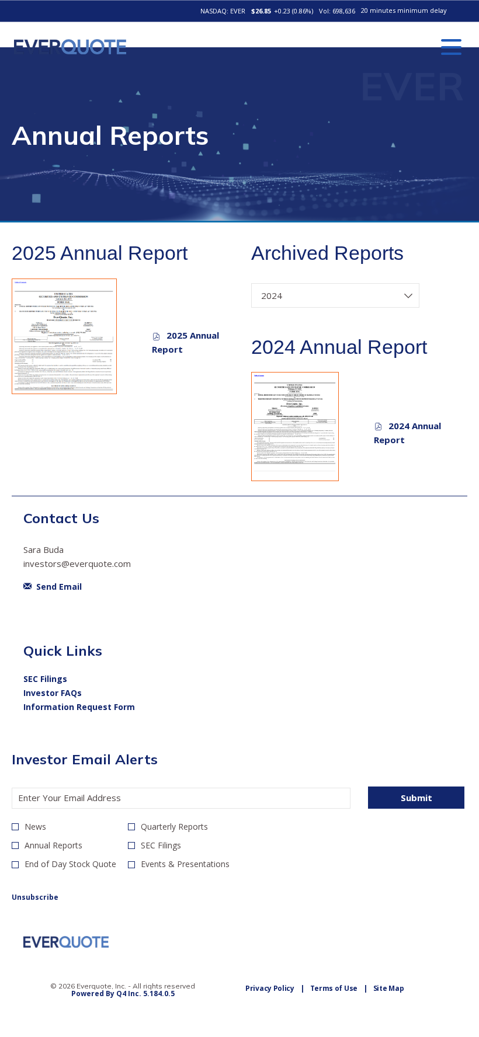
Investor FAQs (68, 693)
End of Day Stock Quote (70, 863)
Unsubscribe (35, 897)
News (35, 826)
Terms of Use (333, 988)
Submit (416, 797)
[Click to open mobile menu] (451, 47)
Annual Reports (53, 845)
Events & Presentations (185, 863)
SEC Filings (61, 679)
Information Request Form (94, 707)
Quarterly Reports (174, 826)
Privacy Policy (269, 988)
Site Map (388, 988)
